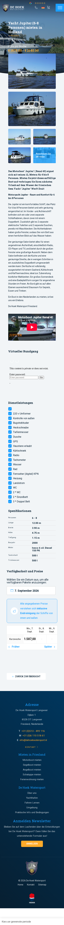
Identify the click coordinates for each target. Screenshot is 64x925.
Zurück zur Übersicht (28, 676)
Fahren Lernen (32, 802)
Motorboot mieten (32, 760)
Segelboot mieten (32, 764)
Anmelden (32, 843)
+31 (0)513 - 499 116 (33, 731)
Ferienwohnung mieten (32, 779)
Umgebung (31, 807)
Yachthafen (32, 797)
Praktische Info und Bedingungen (32, 812)
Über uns (32, 793)
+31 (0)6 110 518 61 (34, 735)
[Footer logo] (32, 868)
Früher (15, 646)
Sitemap (42, 884)
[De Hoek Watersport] (15, 8)
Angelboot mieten (32, 769)
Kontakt (30, 884)
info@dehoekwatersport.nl (33, 740)
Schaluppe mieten (32, 774)
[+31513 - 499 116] (36, 7)
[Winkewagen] (49, 7)
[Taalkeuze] (43, 8)
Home (20, 884)
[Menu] (60, 8)
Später (48, 646)
